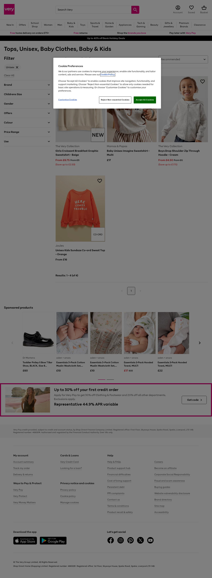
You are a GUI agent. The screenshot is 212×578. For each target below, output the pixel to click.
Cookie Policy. (108, 74)
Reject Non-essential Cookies (115, 99)
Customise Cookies (67, 99)
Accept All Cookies (145, 99)
